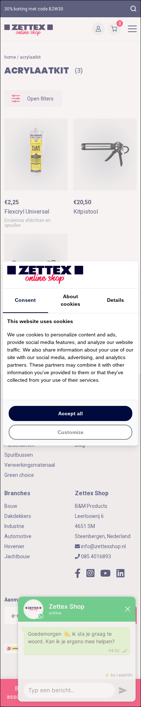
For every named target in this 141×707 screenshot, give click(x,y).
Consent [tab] (25, 300)
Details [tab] (115, 300)
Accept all (70, 413)
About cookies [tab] (70, 300)
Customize (70, 432)
